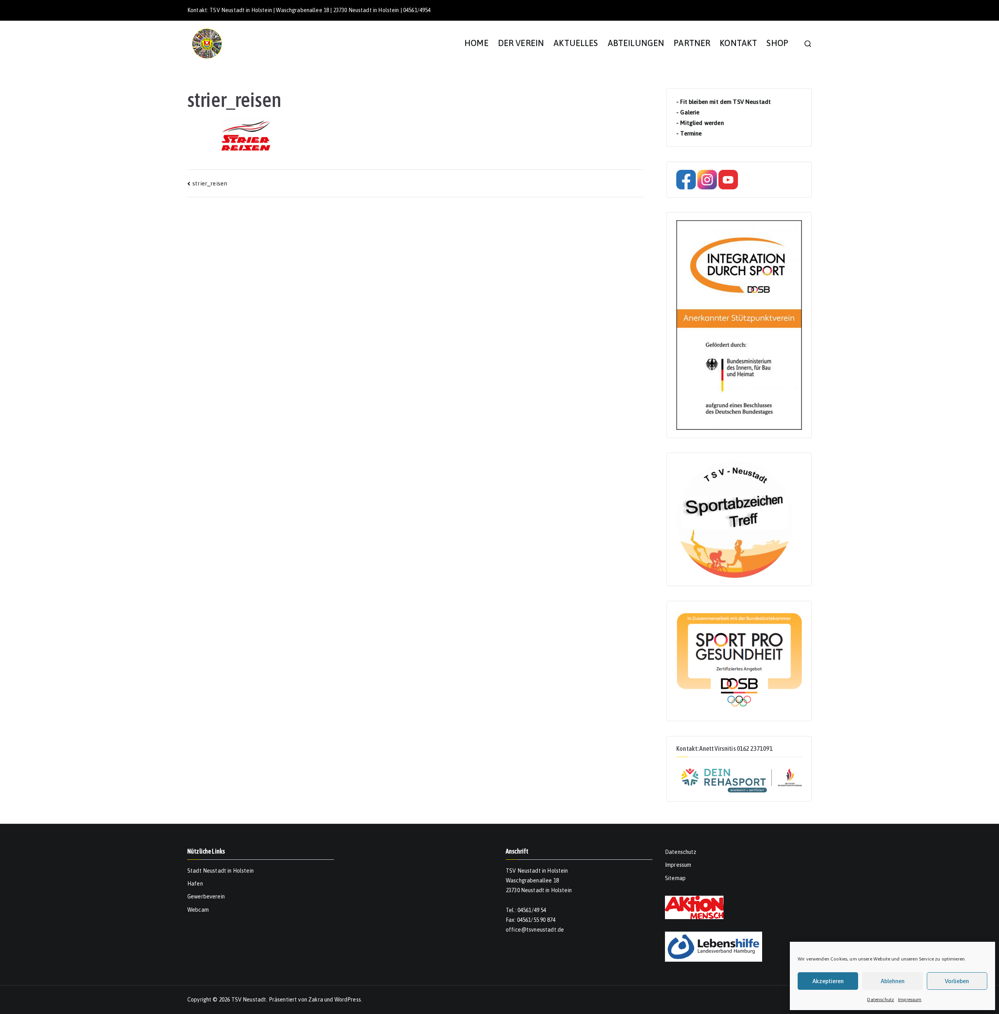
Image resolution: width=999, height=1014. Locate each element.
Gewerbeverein (206, 896)
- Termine (689, 133)
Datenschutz (880, 999)
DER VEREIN (521, 43)
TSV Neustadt (249, 999)
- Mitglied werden (700, 122)
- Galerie (687, 112)
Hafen (195, 883)
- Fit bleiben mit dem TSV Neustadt (723, 101)
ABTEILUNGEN (636, 43)
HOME (476, 43)
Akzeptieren (828, 981)
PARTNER (692, 43)
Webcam (198, 910)
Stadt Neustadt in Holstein (220, 871)
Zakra (315, 999)
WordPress (347, 999)
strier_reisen (209, 183)
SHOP (777, 43)
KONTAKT (738, 43)
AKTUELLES (575, 43)
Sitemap (675, 878)
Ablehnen (893, 981)
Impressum (909, 999)
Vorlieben (957, 981)
